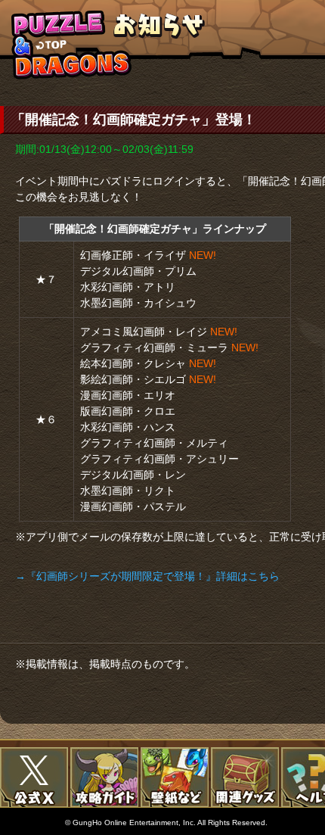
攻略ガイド (104, 777)
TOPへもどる (71, 44)
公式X (34, 777)
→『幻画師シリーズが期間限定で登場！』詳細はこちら (147, 576)
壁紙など (175, 777)
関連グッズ (245, 777)
